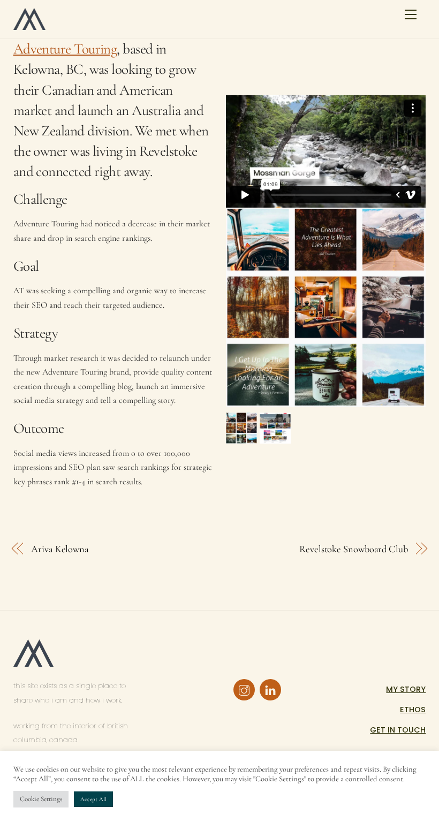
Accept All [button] (93, 799)
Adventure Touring (65, 49)
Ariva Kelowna (60, 549)
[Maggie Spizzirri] (29, 25)
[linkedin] (270, 689)
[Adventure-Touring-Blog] (275, 436)
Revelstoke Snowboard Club (353, 549)
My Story (406, 689)
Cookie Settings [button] (41, 799)
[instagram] (244, 689)
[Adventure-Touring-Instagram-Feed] (241, 436)
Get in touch (398, 730)
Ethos (413, 709)
